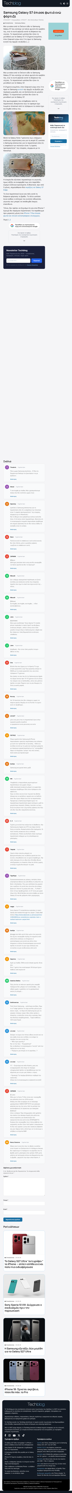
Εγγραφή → (58, 141)
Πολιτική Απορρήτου (32, 265)
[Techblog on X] (19, 1435)
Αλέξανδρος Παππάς (37, 20)
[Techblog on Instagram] (9, 1435)
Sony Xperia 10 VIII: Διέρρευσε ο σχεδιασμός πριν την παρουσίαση (23, 1307)
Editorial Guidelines (35, 1483)
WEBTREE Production (43, 1486)
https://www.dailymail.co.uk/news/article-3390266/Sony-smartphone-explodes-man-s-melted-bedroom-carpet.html (26, 917)
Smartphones (9, 23)
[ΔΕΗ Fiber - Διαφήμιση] (58, 31)
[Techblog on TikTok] (23, 1435)
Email (5, 1209)
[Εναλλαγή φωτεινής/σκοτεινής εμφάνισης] (64, 3)
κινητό (20, 89)
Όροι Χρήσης (7, 1481)
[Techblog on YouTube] (14, 1435)
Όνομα (5, 1200)
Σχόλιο (6, 1176)
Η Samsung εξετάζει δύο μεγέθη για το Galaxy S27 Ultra (24, 1350)
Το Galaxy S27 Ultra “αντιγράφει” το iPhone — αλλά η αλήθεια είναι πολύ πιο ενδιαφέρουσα (24, 1264)
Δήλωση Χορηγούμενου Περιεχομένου (51, 1481)
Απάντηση (13, 479)
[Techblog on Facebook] (5, 1435)
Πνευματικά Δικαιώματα (10, 1483)
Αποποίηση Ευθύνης (23, 1483)
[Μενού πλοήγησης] (67, 3)
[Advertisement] (24, 364)
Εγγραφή (37, 260)
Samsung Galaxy (20, 23)
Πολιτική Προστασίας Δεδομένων (20, 1481)
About (34, 1486)
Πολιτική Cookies (35, 1481)
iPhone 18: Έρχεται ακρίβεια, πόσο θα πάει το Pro (22, 1391)
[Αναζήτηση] (61, 3)
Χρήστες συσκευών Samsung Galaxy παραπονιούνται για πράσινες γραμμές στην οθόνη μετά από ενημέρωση (51, 1449)
